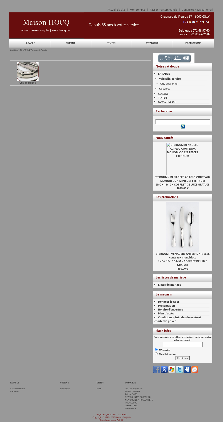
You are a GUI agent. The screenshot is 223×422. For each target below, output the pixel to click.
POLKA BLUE (131, 402)
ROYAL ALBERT (167, 101)
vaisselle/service (40, 50)
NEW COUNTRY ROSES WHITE (139, 399)
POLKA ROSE (131, 394)
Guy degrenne (168, 84)
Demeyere (65, 388)
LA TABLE (30, 43)
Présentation (166, 305)
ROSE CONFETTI (132, 391)
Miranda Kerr (131, 408)
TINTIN (111, 43)
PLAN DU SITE (16, 50)
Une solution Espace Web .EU (111, 420)
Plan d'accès (166, 313)
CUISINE (70, 43)
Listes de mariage (169, 285)
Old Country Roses (133, 388)
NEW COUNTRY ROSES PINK (138, 397)
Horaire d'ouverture (170, 309)
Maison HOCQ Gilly (123, 417)
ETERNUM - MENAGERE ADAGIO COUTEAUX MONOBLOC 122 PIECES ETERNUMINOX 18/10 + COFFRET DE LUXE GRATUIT (183, 180)
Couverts (164, 89)
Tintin (98, 388)
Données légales (168, 302)
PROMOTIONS (193, 43)
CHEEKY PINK (131, 405)
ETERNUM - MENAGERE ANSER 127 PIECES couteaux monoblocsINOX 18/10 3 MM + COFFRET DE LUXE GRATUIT (183, 259)
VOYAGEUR (152, 43)
